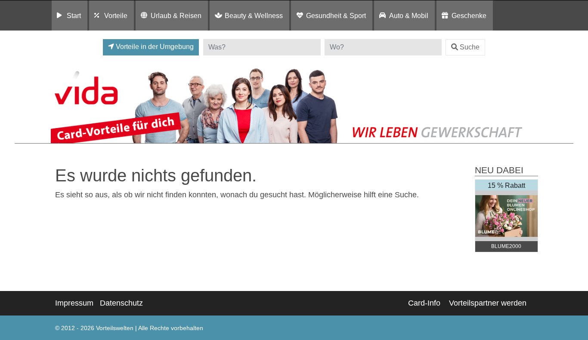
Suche (470, 47)
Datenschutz (121, 303)
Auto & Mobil (408, 15)
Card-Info (424, 303)
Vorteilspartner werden (487, 303)
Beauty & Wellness (254, 15)
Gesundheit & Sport (336, 15)
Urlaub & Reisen (176, 15)
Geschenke (469, 15)
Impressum (74, 303)
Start (74, 15)
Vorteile (115, 15)
